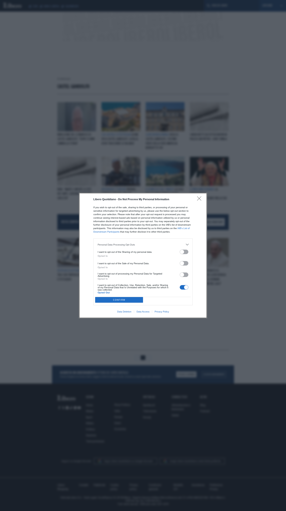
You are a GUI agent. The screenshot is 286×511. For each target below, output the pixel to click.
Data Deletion (124, 311)
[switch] (184, 252)
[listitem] (143, 244)
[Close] (200, 199)
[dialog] (143, 255)
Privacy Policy (162, 311)
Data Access (143, 311)
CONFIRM (119, 300)
